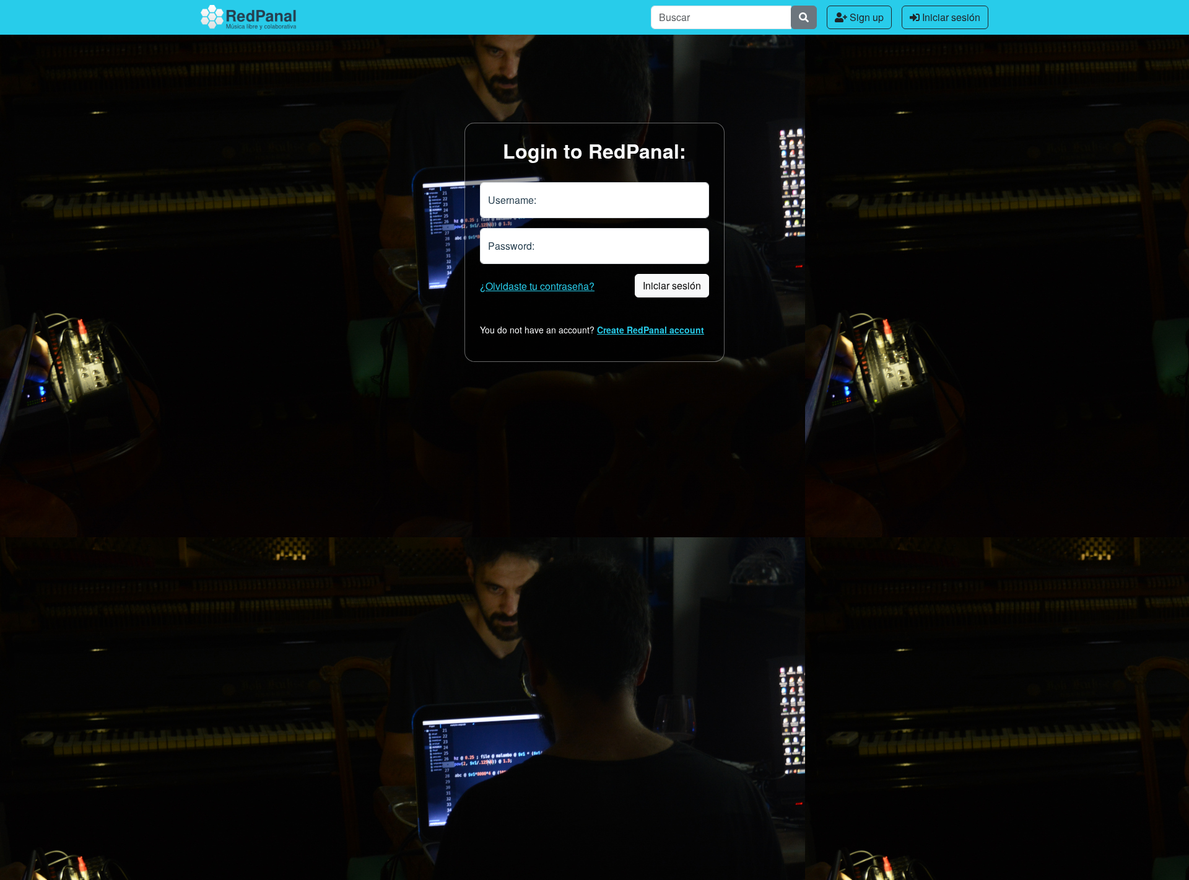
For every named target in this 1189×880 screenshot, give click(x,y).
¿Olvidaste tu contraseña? (537, 286)
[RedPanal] (248, 17)
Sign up (865, 17)
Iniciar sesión (950, 17)
